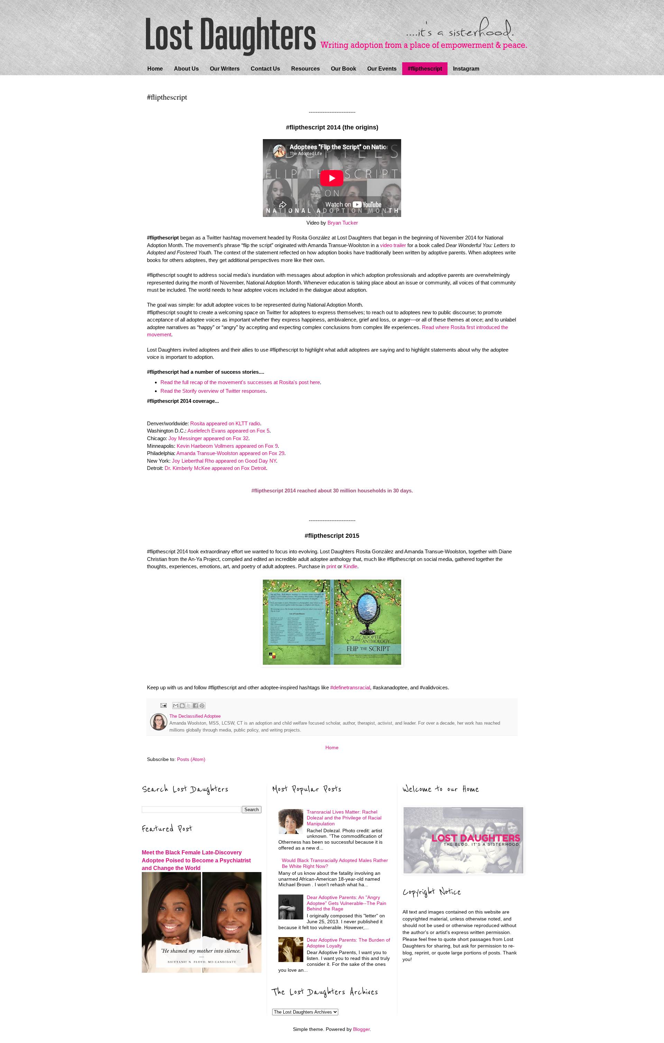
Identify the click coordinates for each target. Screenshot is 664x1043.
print (332, 566)
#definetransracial (350, 687)
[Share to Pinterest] (202, 705)
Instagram (466, 69)
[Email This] (175, 705)
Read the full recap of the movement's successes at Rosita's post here (240, 382)
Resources (305, 69)
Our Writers (225, 69)
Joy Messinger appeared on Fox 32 (208, 438)
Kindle (350, 566)
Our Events (382, 69)
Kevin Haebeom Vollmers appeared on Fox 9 (227, 446)
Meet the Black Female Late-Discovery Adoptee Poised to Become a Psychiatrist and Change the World (196, 860)
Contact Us (265, 69)
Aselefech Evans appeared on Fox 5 (228, 431)
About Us (186, 69)
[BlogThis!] (182, 705)
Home (155, 69)
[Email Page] (163, 705)
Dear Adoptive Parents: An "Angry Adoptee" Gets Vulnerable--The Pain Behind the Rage (346, 903)
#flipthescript (425, 69)
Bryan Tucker (343, 223)
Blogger (361, 1029)
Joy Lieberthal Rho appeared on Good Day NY (224, 461)
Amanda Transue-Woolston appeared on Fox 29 (230, 453)
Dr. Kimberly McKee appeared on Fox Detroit (215, 468)
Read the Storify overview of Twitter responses (213, 391)
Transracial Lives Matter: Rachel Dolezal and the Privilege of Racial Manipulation (344, 817)
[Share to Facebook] (195, 705)
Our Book (343, 69)
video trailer (393, 245)
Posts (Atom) (191, 759)
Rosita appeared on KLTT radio (225, 423)
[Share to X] (188, 705)
